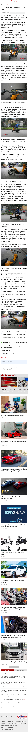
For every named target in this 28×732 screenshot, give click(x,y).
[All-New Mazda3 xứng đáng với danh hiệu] (14, 486)
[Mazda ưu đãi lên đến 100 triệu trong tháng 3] (14, 569)
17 (9, 683)
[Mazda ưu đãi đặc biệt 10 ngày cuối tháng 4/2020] (14, 430)
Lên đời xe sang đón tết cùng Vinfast (12, 415)
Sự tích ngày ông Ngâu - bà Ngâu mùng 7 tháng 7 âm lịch (13, 686)
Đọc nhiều (7, 670)
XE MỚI (2, 417)
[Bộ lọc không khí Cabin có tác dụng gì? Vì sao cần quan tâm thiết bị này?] (14, 624)
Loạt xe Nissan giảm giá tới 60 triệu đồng (14, 662)
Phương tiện (5, 4)
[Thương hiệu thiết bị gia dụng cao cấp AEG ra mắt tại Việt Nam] (9, 382)
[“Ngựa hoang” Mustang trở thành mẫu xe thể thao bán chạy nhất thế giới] (14, 458)
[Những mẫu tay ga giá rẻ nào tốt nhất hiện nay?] (14, 542)
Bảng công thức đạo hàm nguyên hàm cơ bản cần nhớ (13, 673)
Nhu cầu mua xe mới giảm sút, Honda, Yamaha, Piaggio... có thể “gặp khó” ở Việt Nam (13, 608)
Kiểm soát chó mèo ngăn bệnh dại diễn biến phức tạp (13, 702)
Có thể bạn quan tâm (8, 375)
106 (24, 699)
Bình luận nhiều (20, 670)
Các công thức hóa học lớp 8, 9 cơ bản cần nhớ (11, 699)
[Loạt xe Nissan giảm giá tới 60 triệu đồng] (14, 651)
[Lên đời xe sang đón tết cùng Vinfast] (14, 404)
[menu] (1, 1)
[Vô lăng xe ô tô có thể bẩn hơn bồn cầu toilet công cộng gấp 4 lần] (14, 514)
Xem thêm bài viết (14, 667)
